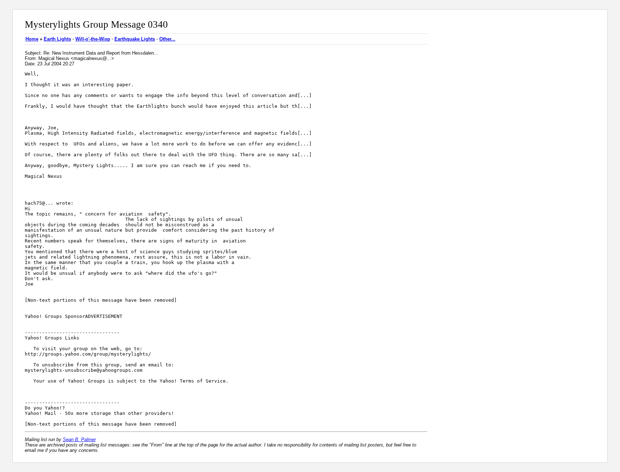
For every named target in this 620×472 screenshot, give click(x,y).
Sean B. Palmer (79, 439)
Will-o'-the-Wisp (92, 39)
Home (31, 39)
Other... (167, 39)
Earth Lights (57, 39)
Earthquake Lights (134, 39)
